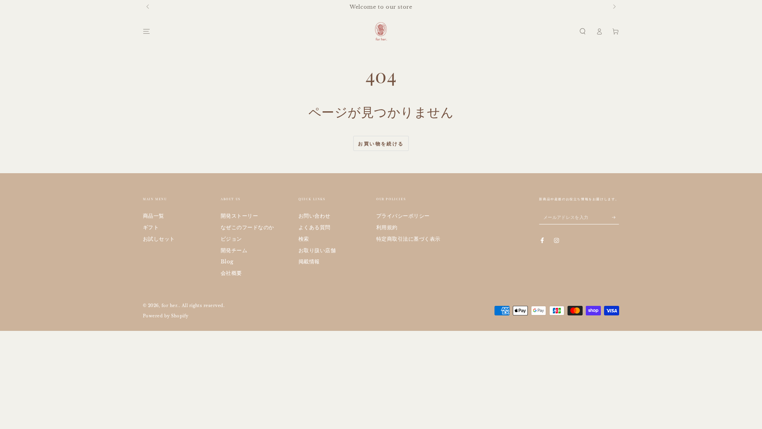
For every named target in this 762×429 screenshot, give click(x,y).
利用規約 (387, 227)
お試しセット (159, 239)
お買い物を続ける (381, 144)
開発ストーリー (239, 216)
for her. (170, 305)
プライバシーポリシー (403, 216)
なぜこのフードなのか (247, 227)
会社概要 (231, 273)
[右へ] (613, 7)
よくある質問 (314, 227)
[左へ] (148, 7)
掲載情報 (309, 262)
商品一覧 (153, 216)
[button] (582, 31)
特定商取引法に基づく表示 (408, 239)
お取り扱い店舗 (317, 250)
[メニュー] (146, 31)
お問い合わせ (314, 216)
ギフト (151, 227)
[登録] (615, 217)
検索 (303, 239)
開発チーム (234, 250)
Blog (227, 262)
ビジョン (231, 239)
